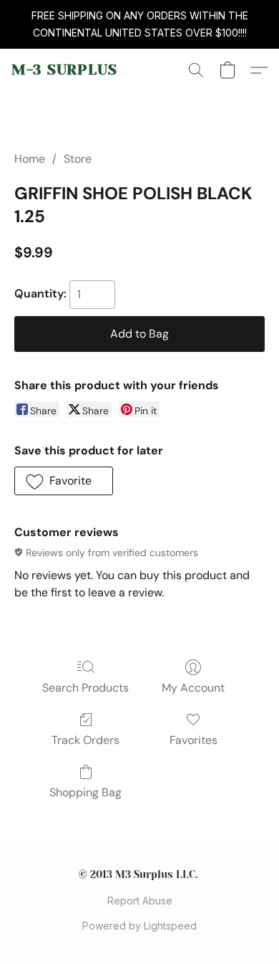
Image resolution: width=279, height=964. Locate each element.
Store (78, 158)
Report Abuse (139, 900)
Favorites (193, 740)
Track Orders (85, 740)
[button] (64, 70)
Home (29, 158)
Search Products (85, 687)
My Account (193, 687)
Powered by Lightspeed (139, 926)
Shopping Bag (85, 792)
